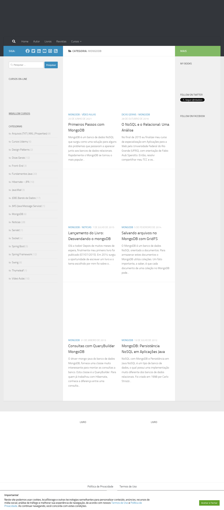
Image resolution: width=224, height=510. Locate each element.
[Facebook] (28, 51)
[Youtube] (44, 51)
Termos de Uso (128, 486)
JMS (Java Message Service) (27, 206)
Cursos (75, 41)
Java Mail (16, 190)
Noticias (87, 227)
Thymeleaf (18, 270)
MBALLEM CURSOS (19, 113)
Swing (15, 262)
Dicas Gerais (129, 114)
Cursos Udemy (20, 141)
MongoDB (74, 114)
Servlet (16, 230)
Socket (15, 238)
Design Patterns (21, 149)
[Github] (50, 51)
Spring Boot (18, 246)
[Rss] (56, 51)
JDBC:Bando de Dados (24, 198)
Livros (48, 41)
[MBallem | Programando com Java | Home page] (20, 18)
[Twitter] (33, 51)
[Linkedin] (39, 51)
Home (24, 41)
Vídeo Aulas (89, 114)
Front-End (17, 165)
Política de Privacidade (100, 486)
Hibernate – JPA (20, 181)
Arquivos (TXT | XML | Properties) (29, 133)
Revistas (61, 41)
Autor (36, 41)
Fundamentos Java (22, 173)
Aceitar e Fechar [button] (209, 503)
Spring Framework (22, 254)
